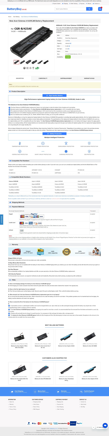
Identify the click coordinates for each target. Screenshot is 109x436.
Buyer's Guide (56, 3)
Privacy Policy (12, 409)
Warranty (11, 404)
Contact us (97, 3)
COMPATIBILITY (43, 78)
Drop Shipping (60, 406)
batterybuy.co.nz (54, 428)
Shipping (66, 3)
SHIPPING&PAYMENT (66, 78)
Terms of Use (12, 406)
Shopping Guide (37, 402)
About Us (11, 402)
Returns (89, 3)
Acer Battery (16, 16)
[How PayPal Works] (76, 423)
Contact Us (83, 402)
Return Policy (36, 406)
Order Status (36, 404)
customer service (56, 198)
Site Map (82, 406)
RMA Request (36, 409)
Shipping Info (60, 402)
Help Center (83, 404)
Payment (82, 3)
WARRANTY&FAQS (89, 78)
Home (9, 16)
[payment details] (53, 241)
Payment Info (60, 404)
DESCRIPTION (20, 78)
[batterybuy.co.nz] (19, 10)
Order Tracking (74, 3)
